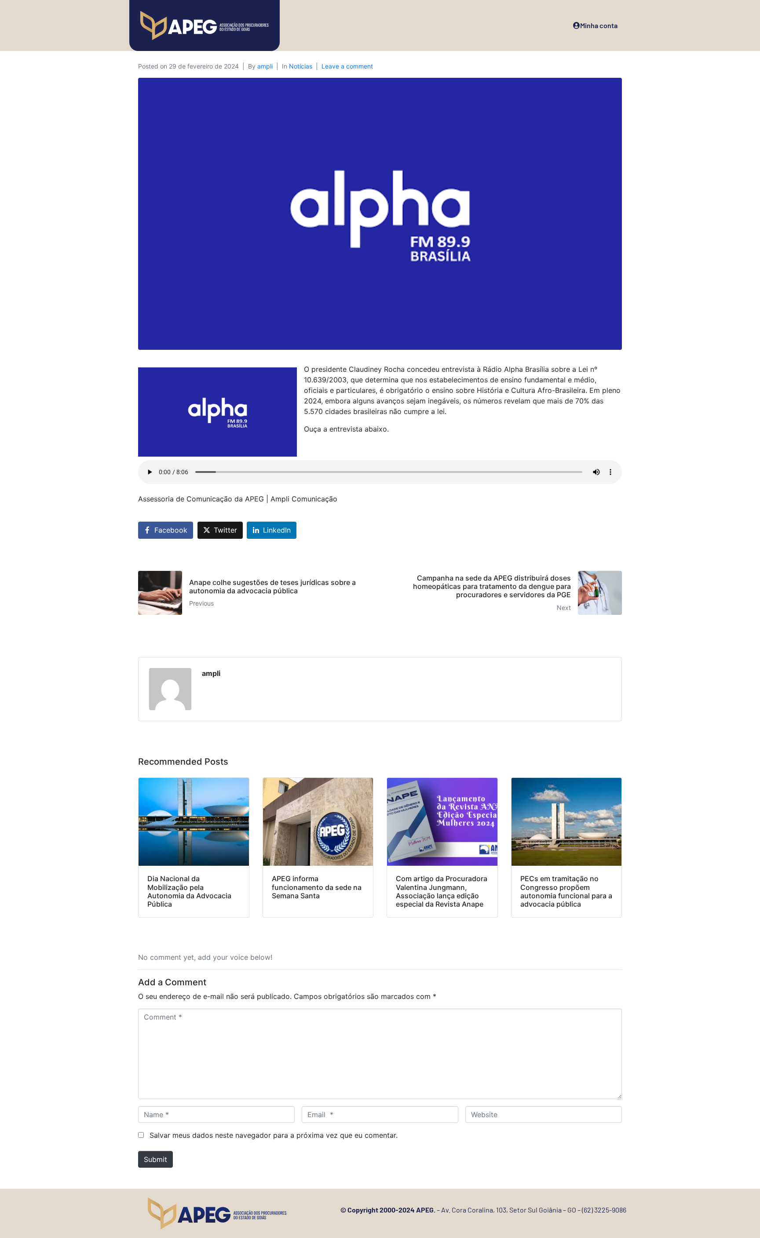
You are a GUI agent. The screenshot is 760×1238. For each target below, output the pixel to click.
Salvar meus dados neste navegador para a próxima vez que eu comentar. (274, 1135)
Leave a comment (347, 66)
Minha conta (599, 25)
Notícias (300, 66)
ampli (265, 66)
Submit (155, 1159)
